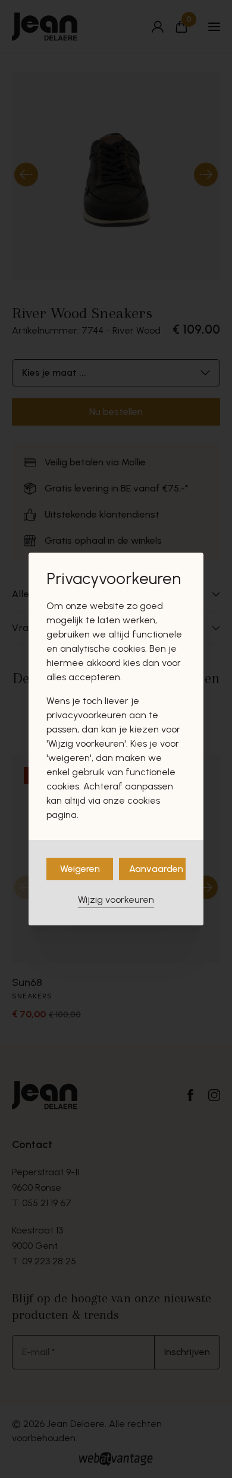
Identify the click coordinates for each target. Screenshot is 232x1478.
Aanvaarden (156, 868)
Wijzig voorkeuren (116, 899)
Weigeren (80, 868)
